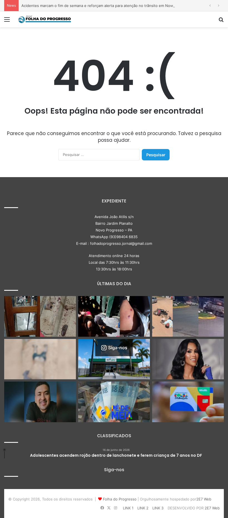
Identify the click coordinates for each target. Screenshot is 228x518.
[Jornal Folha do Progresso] (44, 19)
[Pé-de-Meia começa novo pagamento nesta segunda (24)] (114, 402)
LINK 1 (128, 508)
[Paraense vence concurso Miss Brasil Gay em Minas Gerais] (188, 359)
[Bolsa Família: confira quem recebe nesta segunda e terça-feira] (188, 402)
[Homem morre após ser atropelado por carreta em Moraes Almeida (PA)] (40, 359)
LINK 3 (157, 508)
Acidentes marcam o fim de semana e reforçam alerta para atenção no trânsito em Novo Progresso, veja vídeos (118, 5)
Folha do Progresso (120, 499)
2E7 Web (203, 499)
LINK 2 (142, 508)
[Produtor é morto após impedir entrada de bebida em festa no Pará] (40, 402)
